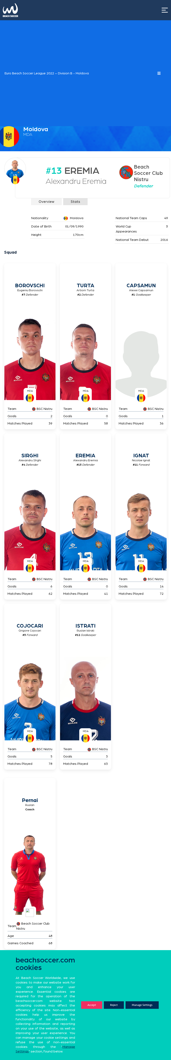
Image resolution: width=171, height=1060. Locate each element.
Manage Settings (142, 1005)
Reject (114, 1005)
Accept (91, 1005)
